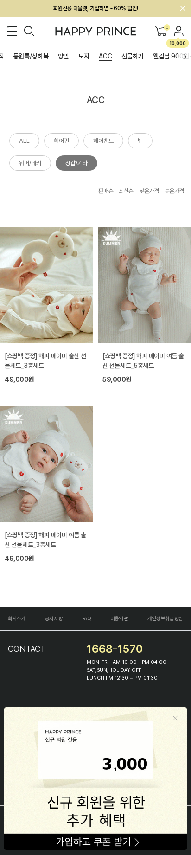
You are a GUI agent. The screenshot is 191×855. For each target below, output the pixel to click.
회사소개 (17, 619)
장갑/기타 (76, 163)
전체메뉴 (12, 31)
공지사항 (54, 619)
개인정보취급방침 (165, 619)
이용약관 (119, 619)
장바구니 (166, 28)
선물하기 (132, 56)
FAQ (86, 619)
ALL (24, 140)
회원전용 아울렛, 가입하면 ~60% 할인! (95, 8)
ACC (105, 56)
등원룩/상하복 (31, 56)
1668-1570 (115, 649)
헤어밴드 (103, 140)
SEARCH (29, 31)
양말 (63, 56)
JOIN (179, 31)
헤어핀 (61, 140)
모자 (83, 56)
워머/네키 (30, 163)
